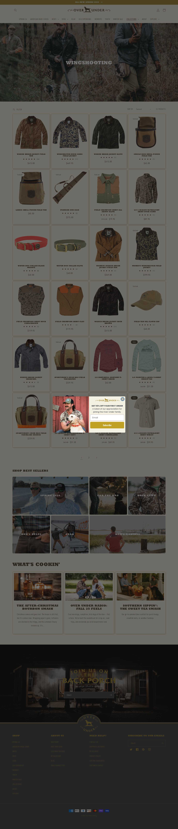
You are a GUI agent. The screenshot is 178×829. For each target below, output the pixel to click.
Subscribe (107, 425)
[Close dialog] (122, 399)
